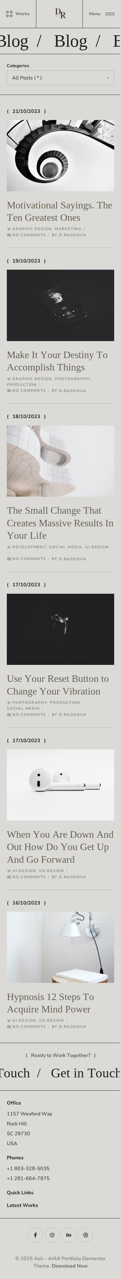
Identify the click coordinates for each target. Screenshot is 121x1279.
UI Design (97, 547)
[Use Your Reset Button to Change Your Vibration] (60, 629)
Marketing (68, 229)
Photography (72, 379)
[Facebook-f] (35, 1235)
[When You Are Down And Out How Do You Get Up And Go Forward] (60, 785)
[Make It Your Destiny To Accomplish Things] (60, 305)
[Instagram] (52, 1235)
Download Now (70, 1266)
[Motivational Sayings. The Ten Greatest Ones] (60, 155)
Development (29, 547)
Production (22, 385)
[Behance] (68, 1235)
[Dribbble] (85, 1235)
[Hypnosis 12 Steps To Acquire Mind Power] (60, 947)
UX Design (51, 871)
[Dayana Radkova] (60, 14)
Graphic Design (32, 229)
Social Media (65, 547)
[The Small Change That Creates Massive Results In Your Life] (60, 461)
